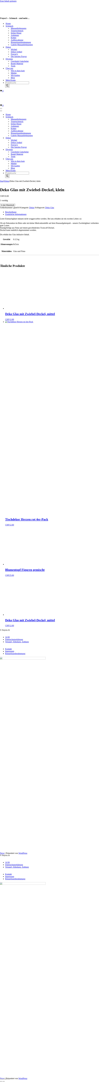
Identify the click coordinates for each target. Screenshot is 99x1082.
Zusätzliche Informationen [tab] (15, 214)
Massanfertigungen (18, 28)
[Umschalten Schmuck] (45, 117)
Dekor (6, 181)
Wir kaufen (15, 75)
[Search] (7, 86)
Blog (13, 78)
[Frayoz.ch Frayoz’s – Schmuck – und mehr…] (21, 13)
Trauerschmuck (17, 31)
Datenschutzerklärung (14, 639)
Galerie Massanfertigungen (22, 45)
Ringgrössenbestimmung (21, 42)
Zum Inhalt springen (8, 1)
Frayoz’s (14, 54)
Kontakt (8, 649)
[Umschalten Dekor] (45, 138)
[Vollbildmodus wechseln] (4, 1079)
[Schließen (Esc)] (9, 1079)
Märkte (14, 73)
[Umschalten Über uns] (45, 159)
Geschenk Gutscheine (20, 61)
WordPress (22, 853)
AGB (7, 637)
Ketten (13, 38)
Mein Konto (11, 80)
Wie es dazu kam (18, 71)
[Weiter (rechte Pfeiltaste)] (4, 1081)
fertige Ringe (16, 33)
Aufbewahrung (17, 40)
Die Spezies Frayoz (19, 56)
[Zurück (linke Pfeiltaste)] (1, 1081)
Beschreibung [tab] (10, 212)
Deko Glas (49, 207)
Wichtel (14, 49)
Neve (2, 853)
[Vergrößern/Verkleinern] (1, 1079)
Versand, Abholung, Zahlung (17, 642)
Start (2, 181)
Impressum (9, 651)
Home (8, 23)
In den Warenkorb (7, 205)
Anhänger (15, 35)
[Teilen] (6, 1079)
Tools (13, 66)
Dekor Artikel (16, 52)
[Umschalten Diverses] (45, 149)
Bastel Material (17, 63)
